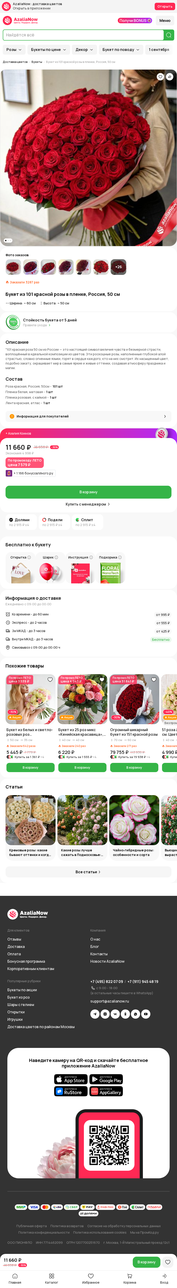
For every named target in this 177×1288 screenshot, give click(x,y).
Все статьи (86, 871)
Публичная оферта (31, 1226)
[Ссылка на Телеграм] (95, 1014)
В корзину (88, 491)
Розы (11, 49)
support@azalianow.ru (109, 1001)
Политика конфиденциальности (44, 1232)
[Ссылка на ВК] (115, 1014)
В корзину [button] (30, 767)
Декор (82, 49)
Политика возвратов (67, 1226)
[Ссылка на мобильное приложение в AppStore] (71, 1079)
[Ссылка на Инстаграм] (105, 1014)
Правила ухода (35, 325)
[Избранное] (160, 76)
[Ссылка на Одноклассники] (125, 1014)
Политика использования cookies (100, 1232)
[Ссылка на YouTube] (145, 1014)
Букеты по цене (46, 49)
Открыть (164, 6)
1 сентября (159, 49)
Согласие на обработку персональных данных (124, 1226)
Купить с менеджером (86, 504)
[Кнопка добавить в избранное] (50, 679)
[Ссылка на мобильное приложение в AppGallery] (106, 1091)
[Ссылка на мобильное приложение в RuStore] (71, 1091)
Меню (165, 20)
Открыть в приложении (31, 8)
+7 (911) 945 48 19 (142, 981)
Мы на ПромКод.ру (144, 1232)
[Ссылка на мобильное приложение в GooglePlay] (106, 1079)
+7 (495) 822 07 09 (106, 981)
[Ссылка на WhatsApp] (135, 1014)
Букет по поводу (118, 49)
